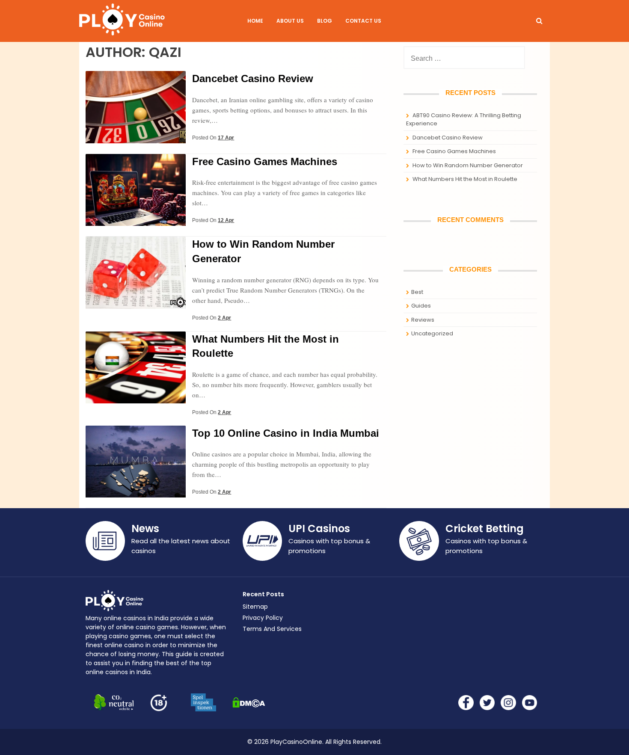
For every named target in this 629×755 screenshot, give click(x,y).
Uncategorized (432, 333)
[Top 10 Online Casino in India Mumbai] (136, 495)
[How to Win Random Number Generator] (136, 306)
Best (417, 292)
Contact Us (363, 20)
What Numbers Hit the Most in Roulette (464, 179)
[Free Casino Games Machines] (136, 223)
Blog (324, 20)
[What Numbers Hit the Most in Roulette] (136, 401)
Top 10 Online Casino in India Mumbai (285, 433)
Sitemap (255, 606)
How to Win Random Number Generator (467, 165)
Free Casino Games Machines (264, 161)
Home (255, 20)
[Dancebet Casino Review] (136, 141)
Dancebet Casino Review (252, 78)
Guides (421, 306)
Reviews (422, 320)
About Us (290, 20)
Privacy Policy (263, 617)
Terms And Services (272, 629)
